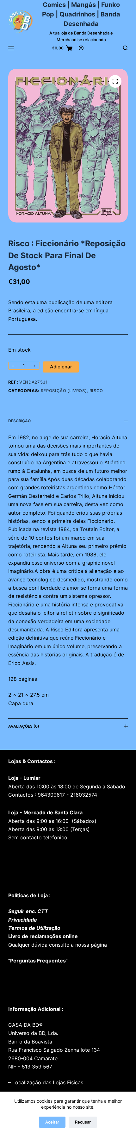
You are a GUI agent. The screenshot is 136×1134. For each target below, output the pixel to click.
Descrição (19, 420)
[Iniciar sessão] (81, 48)
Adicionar (61, 367)
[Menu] (11, 48)
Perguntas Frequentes (38, 960)
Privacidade (22, 920)
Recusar (83, 1122)
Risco (96, 390)
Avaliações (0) (23, 726)
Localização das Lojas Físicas (47, 1082)
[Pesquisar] (125, 48)
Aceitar (52, 1122)
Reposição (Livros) (64, 390)
